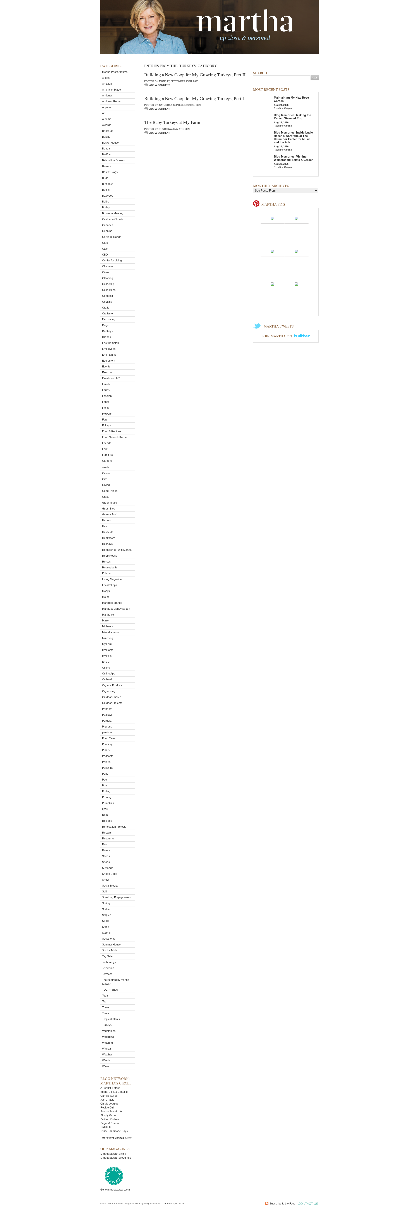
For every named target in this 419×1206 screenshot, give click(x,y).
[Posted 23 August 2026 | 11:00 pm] (273, 284)
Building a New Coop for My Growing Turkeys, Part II (195, 75)
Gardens (107, 460)
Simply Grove (108, 1115)
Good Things (109, 490)
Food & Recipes (111, 431)
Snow (105, 879)
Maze (105, 620)
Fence (106, 401)
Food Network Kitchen (115, 437)
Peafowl (107, 714)
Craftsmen (108, 313)
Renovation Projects (114, 826)
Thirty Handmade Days (114, 1131)
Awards (106, 125)
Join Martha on (277, 336)
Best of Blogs (110, 172)
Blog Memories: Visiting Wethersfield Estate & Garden (293, 158)
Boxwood (107, 195)
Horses (106, 561)
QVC (105, 809)
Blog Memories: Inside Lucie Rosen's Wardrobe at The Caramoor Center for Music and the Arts (293, 137)
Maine (106, 597)
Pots (104, 785)
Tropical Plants (111, 1019)
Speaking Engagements (116, 897)
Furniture (107, 454)
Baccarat (107, 130)
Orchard (107, 679)
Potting (106, 791)
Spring (106, 903)
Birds (105, 178)
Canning (107, 231)
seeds (105, 467)
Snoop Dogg (109, 873)
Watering (107, 1042)
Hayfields (107, 532)
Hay (104, 526)
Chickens (107, 266)
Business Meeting (112, 213)
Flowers (107, 413)
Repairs (107, 832)
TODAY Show (110, 989)
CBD (105, 254)
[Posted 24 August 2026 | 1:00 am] (273, 251)
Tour (104, 1001)
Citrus (105, 272)
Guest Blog (108, 508)
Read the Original (283, 108)
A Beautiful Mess (110, 1087)
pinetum (107, 732)
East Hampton (110, 343)
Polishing (107, 767)
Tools (105, 995)
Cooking (107, 301)
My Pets (107, 655)
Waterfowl (108, 1036)
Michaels (107, 626)
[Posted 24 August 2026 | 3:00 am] (273, 218)
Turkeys (107, 1025)
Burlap (106, 207)
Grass (105, 496)
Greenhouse (109, 502)
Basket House (110, 142)
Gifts (104, 479)
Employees (108, 348)
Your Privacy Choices (173, 1203)
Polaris (106, 761)
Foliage (106, 425)
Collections (108, 290)
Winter (106, 1066)
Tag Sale (107, 956)
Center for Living (112, 260)
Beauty (106, 148)
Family (106, 384)
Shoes (106, 862)
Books (106, 189)
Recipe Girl (107, 1107)
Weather (107, 1054)
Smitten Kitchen (109, 1119)
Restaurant (108, 838)
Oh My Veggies (109, 1103)
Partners (107, 708)
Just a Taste (107, 1099)
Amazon (107, 83)
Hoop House (109, 555)
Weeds (106, 1060)
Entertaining (109, 354)
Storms (106, 932)
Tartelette (105, 1127)
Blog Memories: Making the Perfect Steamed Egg (292, 116)
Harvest (106, 520)
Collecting (108, 284)
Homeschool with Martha (117, 549)
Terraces (107, 974)
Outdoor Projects (112, 703)
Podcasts (107, 756)
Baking (106, 136)
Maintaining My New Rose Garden (291, 99)
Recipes (107, 820)
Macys (106, 591)
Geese (106, 473)
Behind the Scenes (113, 160)
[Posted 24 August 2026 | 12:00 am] (297, 251)
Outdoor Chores (111, 697)
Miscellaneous (110, 632)
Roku (105, 844)
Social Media (110, 885)
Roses (106, 850)
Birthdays (107, 183)
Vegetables (108, 1031)
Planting (107, 744)
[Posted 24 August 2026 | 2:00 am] (297, 218)
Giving (106, 485)
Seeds (106, 856)
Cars (105, 242)
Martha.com (109, 614)
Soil (104, 891)
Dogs (105, 325)
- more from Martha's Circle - (116, 1137)
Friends (106, 443)
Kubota (106, 573)
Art (103, 113)
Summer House (111, 944)
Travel (106, 1007)
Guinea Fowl (109, 514)
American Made (111, 89)
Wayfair (106, 1048)
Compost (107, 295)
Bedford (107, 154)
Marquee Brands (112, 602)
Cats (105, 248)
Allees (106, 77)
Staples (106, 915)
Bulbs (105, 201)
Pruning (107, 797)
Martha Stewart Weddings (115, 1157)
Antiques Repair (111, 101)
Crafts (105, 307)
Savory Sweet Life (111, 1111)
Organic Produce (112, 685)
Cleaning (107, 278)
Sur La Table (109, 950)
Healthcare (108, 538)
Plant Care (108, 738)
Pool (105, 779)
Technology (109, 962)
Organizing (108, 691)
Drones (106, 337)
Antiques (107, 95)
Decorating (108, 319)
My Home (107, 650)
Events (106, 366)
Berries (106, 166)
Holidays (107, 544)
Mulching (107, 638)
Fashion (107, 396)
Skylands (107, 868)
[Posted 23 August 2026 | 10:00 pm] (297, 284)
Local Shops (109, 585)
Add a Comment (159, 85)
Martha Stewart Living (113, 1153)
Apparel (107, 107)
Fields (105, 407)
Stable (106, 909)
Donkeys (107, 331)
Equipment (108, 360)
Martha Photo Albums (114, 72)
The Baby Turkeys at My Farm (172, 122)
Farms (106, 390)
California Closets (112, 219)
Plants (106, 750)
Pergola (107, 720)
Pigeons (107, 726)
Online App (108, 673)
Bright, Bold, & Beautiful (114, 1091)
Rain (105, 815)
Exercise (107, 372)
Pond (105, 773)
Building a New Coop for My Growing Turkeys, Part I (194, 98)
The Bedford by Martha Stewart (115, 981)
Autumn (106, 119)
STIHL (106, 921)
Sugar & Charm (109, 1123)
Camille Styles (108, 1095)
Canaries (107, 225)
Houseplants (109, 567)
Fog (104, 419)
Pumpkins (108, 803)
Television (108, 968)
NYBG (106, 661)
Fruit (104, 449)
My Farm (107, 644)
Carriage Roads (111, 236)
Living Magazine (112, 579)
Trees (105, 1013)
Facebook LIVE (111, 378)
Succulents (108, 938)
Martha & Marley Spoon (116, 608)
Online (106, 667)
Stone (105, 926)
